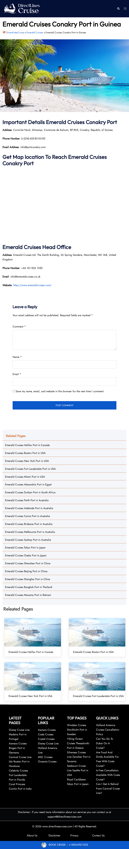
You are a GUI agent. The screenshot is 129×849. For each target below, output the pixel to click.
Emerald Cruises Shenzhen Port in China (27, 563)
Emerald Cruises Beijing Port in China (26, 571)
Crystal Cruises (46, 739)
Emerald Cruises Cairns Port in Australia (27, 516)
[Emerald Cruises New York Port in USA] (32, 676)
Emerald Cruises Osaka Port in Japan (25, 555)
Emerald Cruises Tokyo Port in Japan (25, 547)
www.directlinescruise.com (57, 826)
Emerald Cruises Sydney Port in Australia (28, 540)
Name (17, 357)
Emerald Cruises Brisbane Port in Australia (28, 524)
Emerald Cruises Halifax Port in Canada (27, 445)
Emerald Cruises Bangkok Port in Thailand (28, 587)
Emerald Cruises (35, 32)
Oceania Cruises (47, 761)
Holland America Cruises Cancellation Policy (107, 729)
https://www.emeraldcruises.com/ (32, 285)
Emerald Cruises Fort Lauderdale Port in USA (30, 469)
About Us (32, 835)
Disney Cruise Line (48, 743)
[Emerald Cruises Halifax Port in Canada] (32, 632)
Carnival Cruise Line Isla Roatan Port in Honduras (20, 761)
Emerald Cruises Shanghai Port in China (27, 579)
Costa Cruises (45, 734)
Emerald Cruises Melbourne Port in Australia (30, 532)
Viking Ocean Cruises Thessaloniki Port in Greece (78, 743)
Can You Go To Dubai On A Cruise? (104, 743)
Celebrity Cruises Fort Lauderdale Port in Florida (18, 775)
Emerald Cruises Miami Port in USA (25, 477)
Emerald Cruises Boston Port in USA (25, 453)
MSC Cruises (45, 757)
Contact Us (98, 835)
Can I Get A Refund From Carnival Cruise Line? (108, 788)
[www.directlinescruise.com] (21, 8)
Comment (19, 326)
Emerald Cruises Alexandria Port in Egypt (28, 484)
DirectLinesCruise (15, 32)
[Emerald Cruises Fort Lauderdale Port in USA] (97, 676)
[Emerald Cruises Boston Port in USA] (97, 632)
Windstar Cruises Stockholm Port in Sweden (77, 729)
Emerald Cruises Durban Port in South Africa (30, 492)
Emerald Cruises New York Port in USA (27, 461)
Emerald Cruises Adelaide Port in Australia (29, 508)
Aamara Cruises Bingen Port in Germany (18, 748)
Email (17, 374)
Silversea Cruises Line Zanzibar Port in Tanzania (78, 756)
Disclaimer (54, 835)
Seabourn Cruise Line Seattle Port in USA (77, 770)
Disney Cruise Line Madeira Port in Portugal (19, 734)
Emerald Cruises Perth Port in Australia (27, 500)
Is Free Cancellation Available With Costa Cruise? (108, 774)
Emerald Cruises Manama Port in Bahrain (28, 595)
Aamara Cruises (47, 730)
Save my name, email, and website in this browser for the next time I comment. (60, 391)
